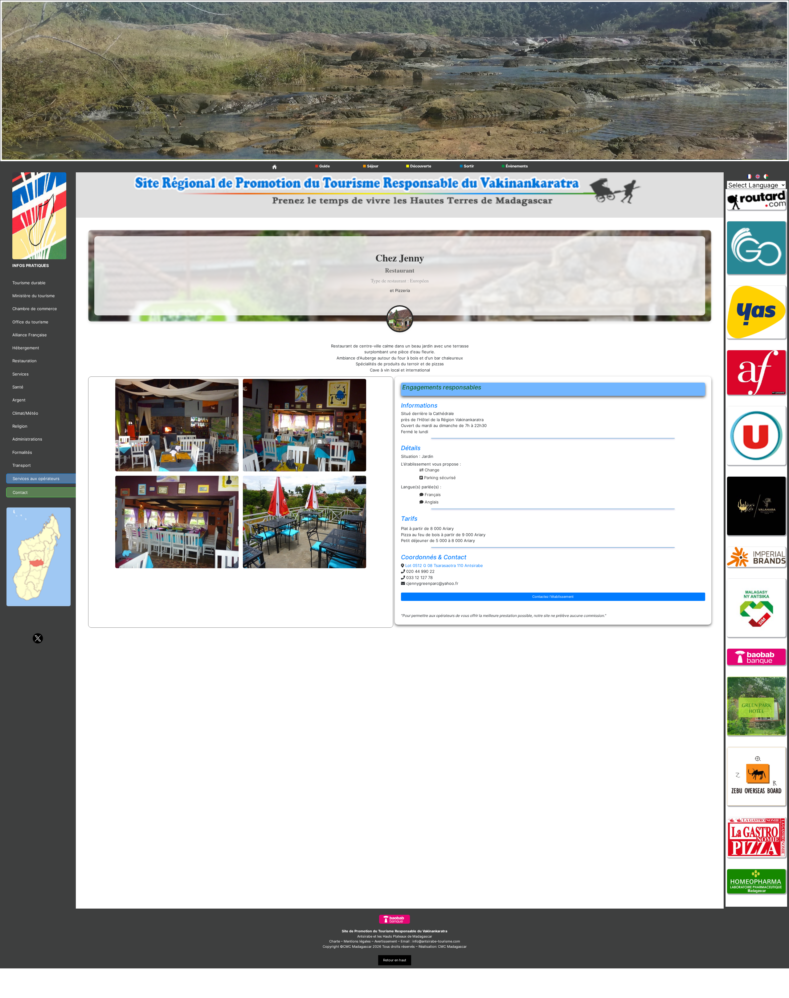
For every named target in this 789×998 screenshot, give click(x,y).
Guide (322, 166)
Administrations (27, 439)
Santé (17, 386)
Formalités (22, 452)
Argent (19, 399)
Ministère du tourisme (33, 295)
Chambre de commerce (34, 308)
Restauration (24, 360)
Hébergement (25, 347)
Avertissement (385, 941)
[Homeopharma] (756, 881)
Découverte (418, 166)
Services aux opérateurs (36, 478)
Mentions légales (357, 941)
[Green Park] (756, 706)
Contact (20, 492)
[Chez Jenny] (399, 318)
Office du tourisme (30, 321)
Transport (21, 465)
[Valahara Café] (756, 506)
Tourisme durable (29, 282)
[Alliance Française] (756, 213)
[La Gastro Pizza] (756, 837)
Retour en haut (394, 960)
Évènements (514, 166)
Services (20, 374)
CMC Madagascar (452, 946)
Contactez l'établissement (553, 596)
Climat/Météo (25, 413)
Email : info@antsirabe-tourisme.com (430, 941)
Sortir (467, 166)
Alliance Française (29, 334)
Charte (334, 941)
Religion (19, 426)
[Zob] (756, 776)
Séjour (370, 166)
